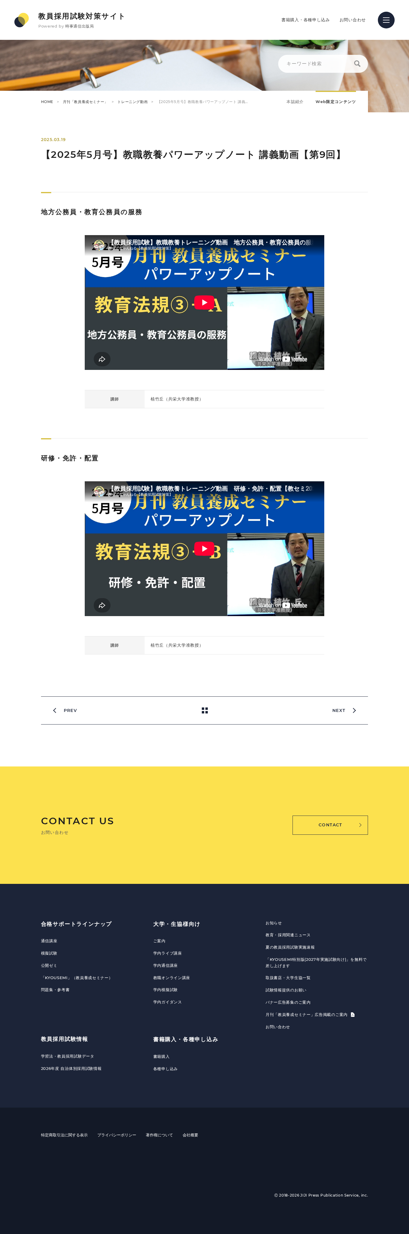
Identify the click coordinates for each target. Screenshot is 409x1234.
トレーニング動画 (132, 101)
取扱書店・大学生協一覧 (288, 977)
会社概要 (190, 1134)
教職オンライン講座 (171, 977)
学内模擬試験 (165, 989)
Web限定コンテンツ (336, 101)
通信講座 (49, 940)
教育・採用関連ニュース (288, 934)
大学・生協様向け (177, 924)
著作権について (159, 1134)
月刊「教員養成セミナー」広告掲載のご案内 (307, 1014)
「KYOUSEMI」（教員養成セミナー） (77, 977)
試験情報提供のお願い (286, 989)
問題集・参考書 (55, 989)
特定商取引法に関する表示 (64, 1134)
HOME (47, 101)
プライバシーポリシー (116, 1134)
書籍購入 (161, 1056)
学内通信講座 (165, 965)
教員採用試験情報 (64, 1039)
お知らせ (274, 922)
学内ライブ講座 (167, 953)
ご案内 (159, 940)
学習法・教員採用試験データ (67, 1056)
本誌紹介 (295, 101)
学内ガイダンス (167, 1001)
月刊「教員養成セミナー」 (85, 101)
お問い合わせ (353, 19)
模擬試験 (49, 953)
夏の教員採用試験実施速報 (290, 947)
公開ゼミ (49, 965)
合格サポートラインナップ (76, 924)
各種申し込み (165, 1068)
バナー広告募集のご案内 (288, 1002)
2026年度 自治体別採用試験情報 (71, 1068)
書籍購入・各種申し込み (305, 19)
